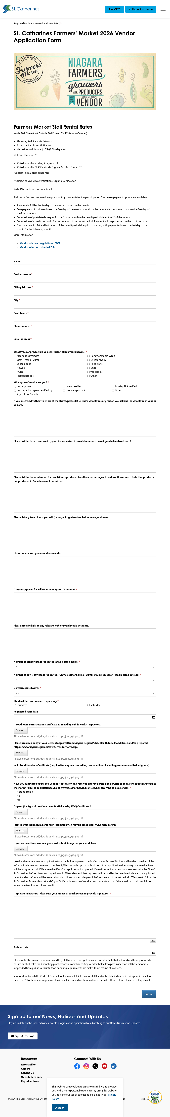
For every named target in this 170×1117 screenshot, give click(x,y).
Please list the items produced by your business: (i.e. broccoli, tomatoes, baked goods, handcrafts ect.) (72, 441)
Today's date (21, 947)
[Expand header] (163, 9)
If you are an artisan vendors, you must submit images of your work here (55, 843)
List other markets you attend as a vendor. (38, 553)
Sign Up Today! (24, 1036)
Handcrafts (96, 363)
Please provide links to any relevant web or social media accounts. (51, 625)
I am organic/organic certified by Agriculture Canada (34, 392)
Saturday (95, 705)
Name (17, 261)
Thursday (21, 705)
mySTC (116, 9)
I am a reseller (73, 386)
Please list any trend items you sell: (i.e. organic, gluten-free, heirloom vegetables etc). (62, 517)
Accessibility (28, 1064)
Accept (60, 1107)
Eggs (93, 367)
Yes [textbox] (17, 693)
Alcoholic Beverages (27, 355)
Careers (25, 1068)
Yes (18, 799)
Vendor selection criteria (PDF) (37, 247)
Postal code (20, 313)
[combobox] (85, 667)
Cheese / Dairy (98, 359)
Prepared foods (25, 375)
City (16, 300)
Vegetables (96, 371)
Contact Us (27, 1072)
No (18, 795)
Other (93, 375)
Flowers (20, 367)
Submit (149, 994)
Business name (22, 274)
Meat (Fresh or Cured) (28, 359)
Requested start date (26, 711)
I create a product (75, 390)
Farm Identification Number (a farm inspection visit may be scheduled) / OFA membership (65, 824)
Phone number (22, 326)
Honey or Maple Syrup (102, 355)
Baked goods (23, 363)
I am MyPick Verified (126, 386)
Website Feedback (31, 1077)
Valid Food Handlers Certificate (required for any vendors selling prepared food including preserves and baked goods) (81, 765)
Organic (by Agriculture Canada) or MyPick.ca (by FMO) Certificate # (52, 806)
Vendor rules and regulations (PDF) (40, 243)
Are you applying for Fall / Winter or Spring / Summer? (44, 589)
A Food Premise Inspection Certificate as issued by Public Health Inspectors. (57, 724)
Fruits (19, 371)
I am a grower (24, 386)
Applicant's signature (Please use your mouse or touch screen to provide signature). (61, 893)
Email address (22, 339)
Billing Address (22, 287)
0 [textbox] (16, 667)
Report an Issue (142, 9)
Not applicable (24, 791)
